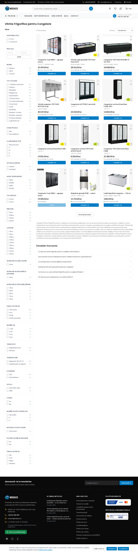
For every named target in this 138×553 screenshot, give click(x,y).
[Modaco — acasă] (11, 8)
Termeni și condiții (82, 504)
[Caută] (91, 9)
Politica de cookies (82, 532)
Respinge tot (112, 548)
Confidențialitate (82, 525)
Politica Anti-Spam (82, 528)
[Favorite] (115, 8)
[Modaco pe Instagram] (12, 539)
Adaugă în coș (52, 73)
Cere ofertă (56, 16)
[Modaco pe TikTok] (18, 539)
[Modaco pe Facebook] (7, 539)
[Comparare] (120, 8)
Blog (66, 16)
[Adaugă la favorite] (65, 36)
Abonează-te (126, 483)
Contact (74, 16)
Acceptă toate (123, 548)
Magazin (28, 16)
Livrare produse (81, 519)
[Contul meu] (109, 8)
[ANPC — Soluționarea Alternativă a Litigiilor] (117, 516)
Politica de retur (81, 522)
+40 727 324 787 (90, 2)
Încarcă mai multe (84, 214)
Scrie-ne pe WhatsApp (17, 532)
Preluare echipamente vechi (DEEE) (88, 535)
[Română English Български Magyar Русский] (128, 2)
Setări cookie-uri (81, 538)
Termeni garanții (81, 512)
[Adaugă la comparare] (65, 39)
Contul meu (118, 2)
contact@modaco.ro (106, 2)
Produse (11, 16)
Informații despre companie (85, 500)
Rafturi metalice (41, 16)
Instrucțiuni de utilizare (84, 516)
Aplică (19, 57)
